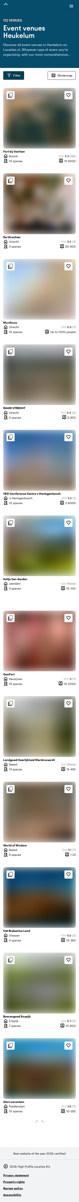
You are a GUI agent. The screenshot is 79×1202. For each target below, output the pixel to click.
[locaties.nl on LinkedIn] (72, 1193)
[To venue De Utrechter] (39, 203)
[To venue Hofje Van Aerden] (39, 545)
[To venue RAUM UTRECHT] (39, 374)
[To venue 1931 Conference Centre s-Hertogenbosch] (39, 460)
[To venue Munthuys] (39, 289)
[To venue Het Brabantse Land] (39, 897)
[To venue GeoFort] (39, 641)
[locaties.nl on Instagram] (49, 1193)
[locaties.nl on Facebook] (61, 1193)
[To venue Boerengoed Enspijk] (39, 983)
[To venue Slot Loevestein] (39, 1068)
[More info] (10, 95)
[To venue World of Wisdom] (39, 812)
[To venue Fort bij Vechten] (39, 118)
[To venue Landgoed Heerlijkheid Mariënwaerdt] (39, 726)
